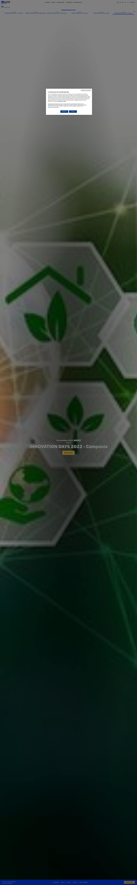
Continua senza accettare (85, 90)
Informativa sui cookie (61, 101)
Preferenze (64, 111)
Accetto (73, 111)
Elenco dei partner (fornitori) (53, 107)
